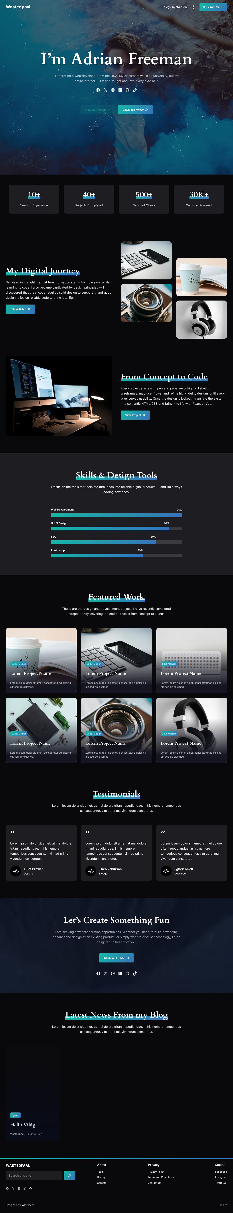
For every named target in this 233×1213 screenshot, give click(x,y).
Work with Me (211, 7)
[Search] (69, 1175)
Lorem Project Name (30, 673)
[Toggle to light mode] (193, 7)
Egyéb (15, 1115)
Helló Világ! (23, 1125)
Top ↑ (223, 1204)
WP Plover (28, 1204)
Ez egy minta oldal (174, 7)
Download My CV (133, 109)
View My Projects (95, 109)
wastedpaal (18, 6)
